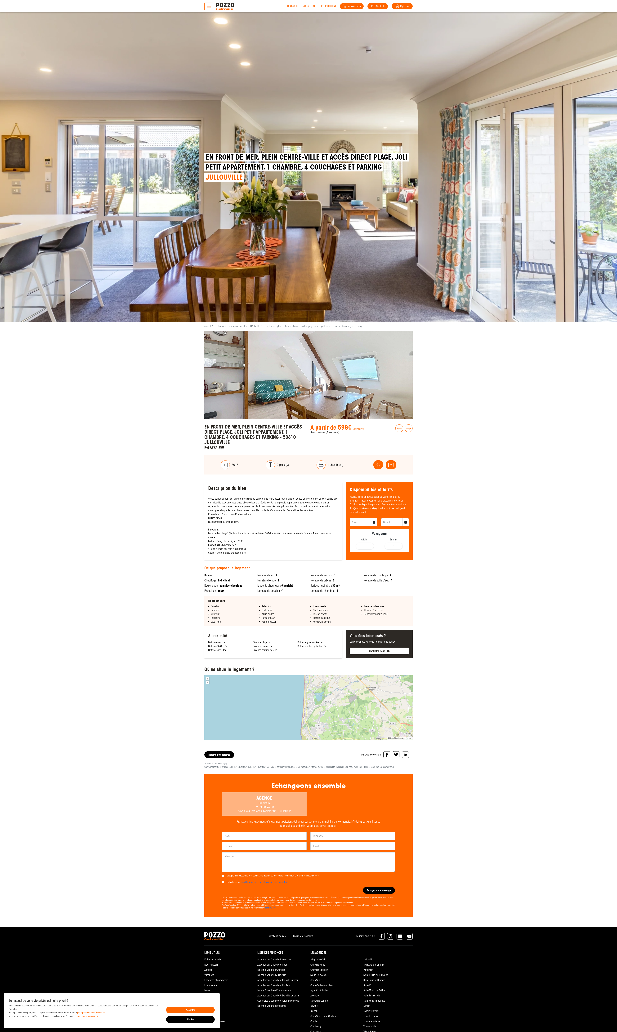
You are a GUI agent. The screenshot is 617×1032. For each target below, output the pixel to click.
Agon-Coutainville (319, 990)
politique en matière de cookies (91, 1012)
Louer (207, 990)
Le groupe (293, 6)
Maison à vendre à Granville (271, 969)
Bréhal (313, 1011)
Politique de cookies (303, 936)
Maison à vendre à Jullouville (271, 975)
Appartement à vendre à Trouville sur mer (277, 980)
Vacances (209, 975)
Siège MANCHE (318, 959)
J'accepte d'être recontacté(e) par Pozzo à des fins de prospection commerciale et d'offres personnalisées (273, 875)
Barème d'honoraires (219, 754)
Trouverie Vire (369, 1026)
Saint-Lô (367, 985)
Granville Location (319, 969)
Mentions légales (277, 936)
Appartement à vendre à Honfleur (274, 985)
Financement (210, 985)
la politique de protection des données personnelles (264, 882)
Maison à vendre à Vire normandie (274, 990)
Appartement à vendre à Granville (274, 959)
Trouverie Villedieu (372, 1021)
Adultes (364, 539)
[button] (398, 437)
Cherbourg (315, 1026)
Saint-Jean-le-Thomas (374, 980)
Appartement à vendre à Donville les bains (278, 995)
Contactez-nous (377, 651)
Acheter (208, 969)
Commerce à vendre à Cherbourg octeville (278, 1000)
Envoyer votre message (379, 890)
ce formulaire (270, 908)
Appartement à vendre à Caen (272, 964)
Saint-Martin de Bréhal (374, 990)
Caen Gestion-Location (321, 985)
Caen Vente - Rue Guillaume (324, 1016)
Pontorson (368, 969)
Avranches (315, 995)
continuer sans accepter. (87, 1016)
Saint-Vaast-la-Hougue (374, 1000)
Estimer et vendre (213, 959)
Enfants (393, 539)
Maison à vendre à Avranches (271, 1005)
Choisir (190, 1019)
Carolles (314, 1021)
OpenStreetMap (396, 738)
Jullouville (368, 959)
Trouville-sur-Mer (371, 1016)
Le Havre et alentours (373, 964)
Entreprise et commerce (216, 980)
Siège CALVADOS (318, 975)
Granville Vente (317, 964)
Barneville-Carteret (319, 1000)
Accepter (190, 1010)
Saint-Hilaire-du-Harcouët (375, 975)
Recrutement (328, 6)
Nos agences (310, 6)
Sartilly (366, 1005)
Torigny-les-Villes (371, 1011)
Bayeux (313, 1005)
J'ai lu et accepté (256, 882)
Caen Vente (316, 980)
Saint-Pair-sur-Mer (371, 995)
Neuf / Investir (211, 964)
